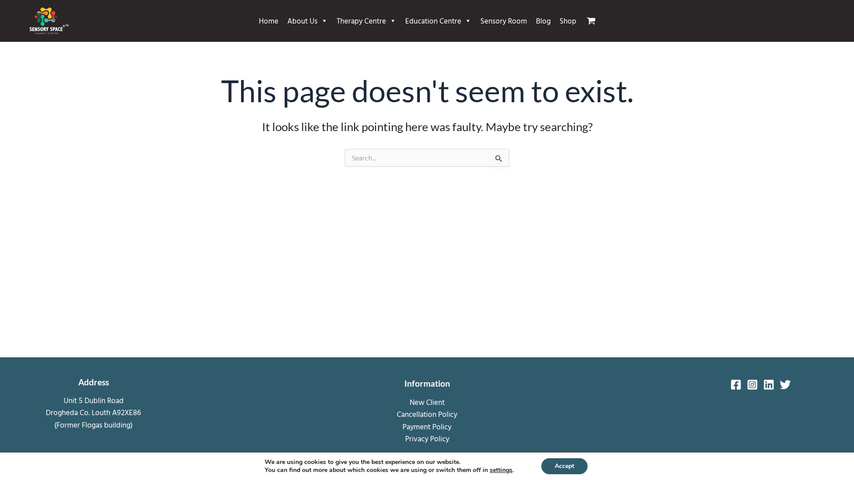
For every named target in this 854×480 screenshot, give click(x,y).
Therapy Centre (361, 20)
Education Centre (433, 20)
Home (268, 20)
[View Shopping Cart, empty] (595, 20)
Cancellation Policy (427, 414)
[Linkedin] (768, 384)
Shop (568, 20)
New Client (427, 402)
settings (501, 470)
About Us (302, 20)
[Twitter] (785, 384)
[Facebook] (735, 384)
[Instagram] (752, 384)
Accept (564, 466)
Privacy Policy (427, 438)
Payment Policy (427, 426)
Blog (543, 20)
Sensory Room (503, 20)
